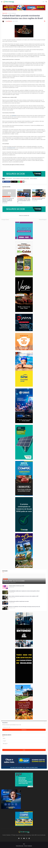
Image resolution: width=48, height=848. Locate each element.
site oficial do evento (11, 147)
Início (24, 843)
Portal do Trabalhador (28, 845)
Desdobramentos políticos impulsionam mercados (19, 601)
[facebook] (19, 838)
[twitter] (21, 838)
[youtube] (24, 838)
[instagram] (27, 838)
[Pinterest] (21, 182)
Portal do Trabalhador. (33, 178)
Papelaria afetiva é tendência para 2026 (16, 585)
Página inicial (4, 13)
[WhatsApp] (19, 182)
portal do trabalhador (12, 13)
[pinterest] (29, 838)
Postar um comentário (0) (24, 215)
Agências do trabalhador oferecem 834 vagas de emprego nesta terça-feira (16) (24, 606)
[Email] (23, 182)
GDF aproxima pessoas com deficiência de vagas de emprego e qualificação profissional (8, 200)
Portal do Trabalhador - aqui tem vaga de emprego (21, 178)
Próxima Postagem (42, 219)
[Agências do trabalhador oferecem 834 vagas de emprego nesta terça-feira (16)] (5, 608)
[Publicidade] (24, 7)
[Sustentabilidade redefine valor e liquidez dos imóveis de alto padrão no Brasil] (5, 592)
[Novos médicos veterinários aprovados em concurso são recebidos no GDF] (5, 597)
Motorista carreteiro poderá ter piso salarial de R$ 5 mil (38, 199)
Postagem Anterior (5, 219)
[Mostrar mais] (26, 182)
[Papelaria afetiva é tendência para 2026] (5, 587)
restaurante (14, 115)
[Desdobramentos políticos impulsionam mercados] (5, 603)
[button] (1, 2)
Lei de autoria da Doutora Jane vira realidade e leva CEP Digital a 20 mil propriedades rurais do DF (23, 200)
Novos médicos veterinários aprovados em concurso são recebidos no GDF (23, 596)
